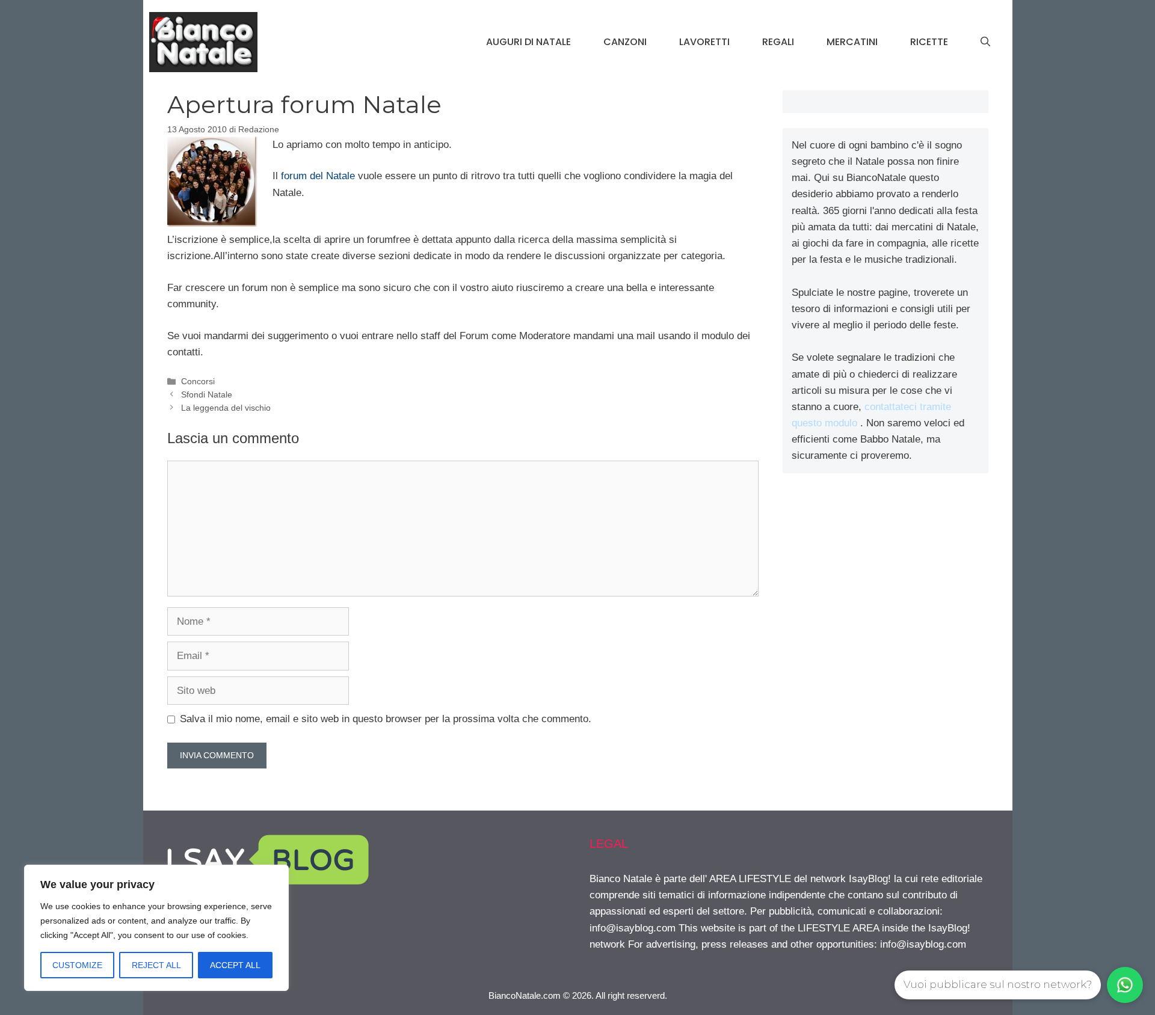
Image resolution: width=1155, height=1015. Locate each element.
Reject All (156, 965)
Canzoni (625, 42)
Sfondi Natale (206, 394)
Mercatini (852, 42)
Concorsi (198, 381)
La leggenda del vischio (226, 407)
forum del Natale (318, 176)
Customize (77, 965)
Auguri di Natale (528, 42)
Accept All (235, 965)
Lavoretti (704, 42)
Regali (778, 42)
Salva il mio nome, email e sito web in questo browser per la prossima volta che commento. (385, 719)
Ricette (929, 42)
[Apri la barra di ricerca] (985, 42)
